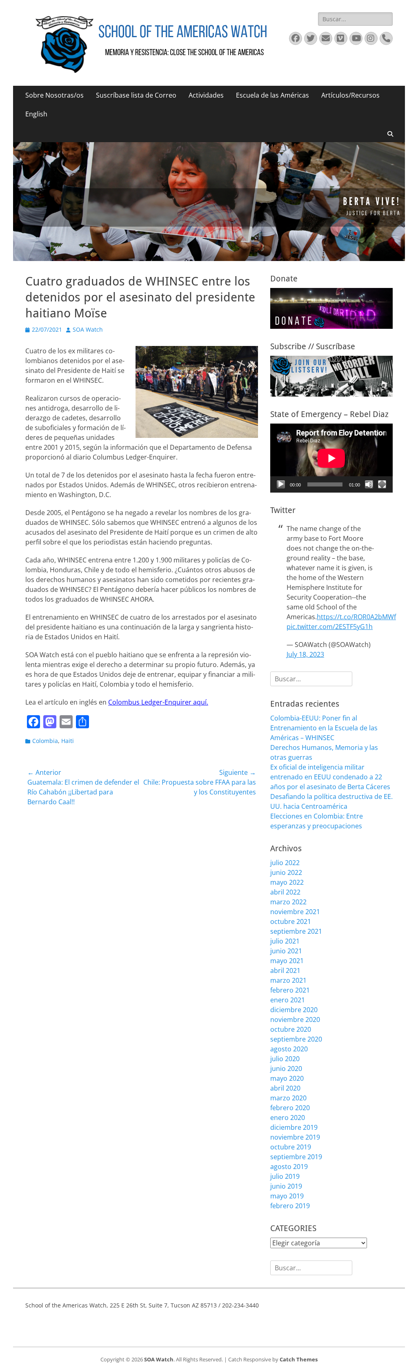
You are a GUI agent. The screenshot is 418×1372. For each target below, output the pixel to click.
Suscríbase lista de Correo (136, 95)
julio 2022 (285, 862)
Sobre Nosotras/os (54, 95)
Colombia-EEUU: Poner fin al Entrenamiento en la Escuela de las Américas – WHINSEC (324, 728)
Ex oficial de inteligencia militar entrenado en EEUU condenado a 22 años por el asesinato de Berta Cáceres (330, 777)
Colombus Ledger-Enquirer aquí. (158, 702)
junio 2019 (286, 1186)
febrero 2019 (290, 1205)
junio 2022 (286, 872)
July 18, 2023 (305, 654)
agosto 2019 (289, 1166)
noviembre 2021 (295, 911)
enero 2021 (287, 999)
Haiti (67, 741)
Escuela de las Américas (272, 95)
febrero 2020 (290, 1107)
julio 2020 (285, 1058)
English (36, 113)
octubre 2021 (290, 921)
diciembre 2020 (294, 1009)
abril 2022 (285, 892)
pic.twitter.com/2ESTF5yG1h (330, 626)
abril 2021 (285, 970)
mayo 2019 (287, 1195)
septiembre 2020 (296, 1039)
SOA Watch (88, 329)
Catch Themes (299, 1359)
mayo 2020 (287, 1078)
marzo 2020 (288, 1097)
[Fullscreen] (382, 484)
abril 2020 (285, 1088)
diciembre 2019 (294, 1127)
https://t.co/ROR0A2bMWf (356, 616)
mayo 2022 (287, 882)
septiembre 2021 (296, 931)
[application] (331, 458)
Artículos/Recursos (350, 95)
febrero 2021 (290, 990)
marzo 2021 (288, 980)
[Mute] (369, 484)
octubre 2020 (290, 1029)
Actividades (206, 95)
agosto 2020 (289, 1048)
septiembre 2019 (296, 1156)
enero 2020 (287, 1117)
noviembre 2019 (295, 1137)
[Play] (281, 484)
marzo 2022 (288, 901)
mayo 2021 (287, 960)
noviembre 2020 (295, 1019)
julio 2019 (285, 1176)
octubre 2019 (290, 1146)
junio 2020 (286, 1068)
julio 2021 (285, 941)
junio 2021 (286, 950)
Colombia (45, 741)
